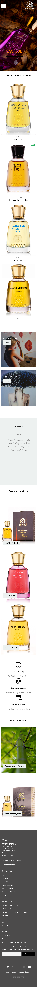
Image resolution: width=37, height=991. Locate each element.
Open (6, 343)
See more (14, 59)
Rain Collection (7, 882)
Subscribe (28, 954)
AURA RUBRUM (11, 648)
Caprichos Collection (9, 892)
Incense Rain (18, 139)
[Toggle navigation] (3, 6)
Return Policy (6, 919)
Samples (5, 878)
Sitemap (5, 925)
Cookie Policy (6, 915)
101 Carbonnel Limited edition (18, 200)
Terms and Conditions (10, 905)
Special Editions (7, 888)
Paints (4, 895)
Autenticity (6, 936)
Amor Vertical (18, 321)
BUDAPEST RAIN (11, 543)
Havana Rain (18, 260)
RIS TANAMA (9, 595)
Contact (5, 922)
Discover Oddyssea (12, 814)
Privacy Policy (6, 909)
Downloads (6, 939)
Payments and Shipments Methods (14, 912)
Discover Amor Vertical (14, 766)
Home (4, 875)
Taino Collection (7, 885)
